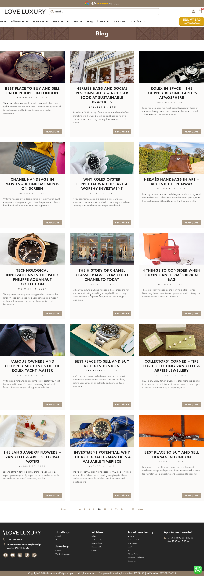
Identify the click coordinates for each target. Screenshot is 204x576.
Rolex (93, 536)
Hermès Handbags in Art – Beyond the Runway (171, 181)
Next (141, 509)
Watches (38, 21)
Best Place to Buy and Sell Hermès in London (171, 454)
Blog (129, 550)
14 (122, 509)
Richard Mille (96, 547)
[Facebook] (5, 555)
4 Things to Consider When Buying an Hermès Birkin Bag (171, 275)
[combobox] (104, 11)
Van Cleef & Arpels (62, 554)
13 (116, 509)
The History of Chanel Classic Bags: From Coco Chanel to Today (102, 275)
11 (105, 509)
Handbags (17, 21)
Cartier (58, 550)
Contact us (137, 21)
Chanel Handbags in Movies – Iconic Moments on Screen (32, 184)
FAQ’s (130, 547)
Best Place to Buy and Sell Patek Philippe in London (32, 90)
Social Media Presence (136, 540)
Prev (63, 509)
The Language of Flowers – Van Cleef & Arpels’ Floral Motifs (32, 457)
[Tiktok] (27, 555)
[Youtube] (12, 555)
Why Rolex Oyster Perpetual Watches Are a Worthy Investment (102, 184)
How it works (96, 21)
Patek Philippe (96, 543)
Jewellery (59, 21)
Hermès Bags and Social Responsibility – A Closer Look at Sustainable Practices (102, 95)
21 (133, 509)
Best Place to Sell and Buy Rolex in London (102, 363)
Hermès (58, 540)
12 (110, 509)
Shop (3, 21)
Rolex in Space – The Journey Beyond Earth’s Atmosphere (171, 93)
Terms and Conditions (136, 557)
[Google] (34, 555)
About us (119, 21)
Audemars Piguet (97, 540)
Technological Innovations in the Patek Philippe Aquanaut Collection (32, 277)
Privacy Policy (133, 554)
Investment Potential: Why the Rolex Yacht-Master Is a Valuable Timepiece (102, 457)
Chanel (58, 536)
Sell (76, 21)
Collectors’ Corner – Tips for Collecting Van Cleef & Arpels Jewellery (171, 366)
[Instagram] (20, 555)
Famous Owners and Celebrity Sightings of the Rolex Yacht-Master (32, 366)
